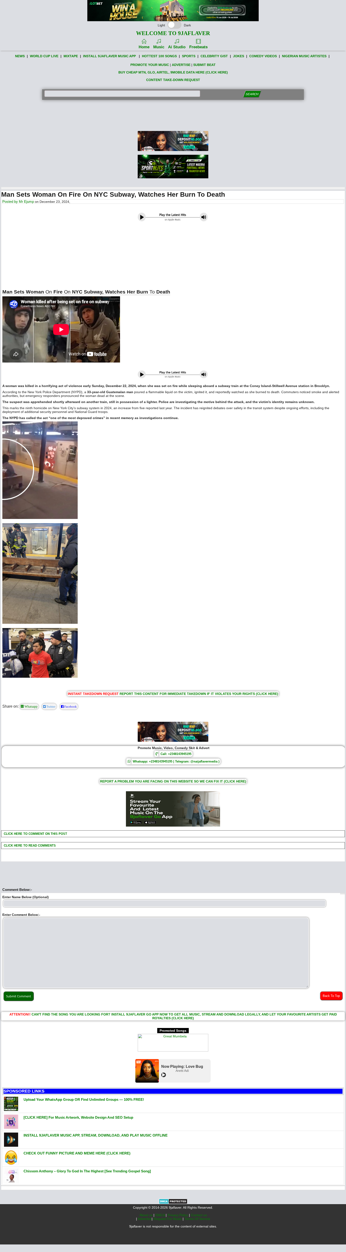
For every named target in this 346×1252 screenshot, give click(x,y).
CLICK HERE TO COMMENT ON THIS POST (35, 834)
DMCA (160, 1215)
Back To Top (331, 996)
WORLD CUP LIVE (44, 56)
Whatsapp (30, 706)
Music (158, 47)
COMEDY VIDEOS (263, 56)
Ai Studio (176, 47)
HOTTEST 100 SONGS (159, 56)
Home (144, 47)
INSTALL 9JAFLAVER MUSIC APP (109, 56)
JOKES (238, 56)
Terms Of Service (197, 1219)
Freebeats (198, 47)
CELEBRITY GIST (214, 56)
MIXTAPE (71, 56)
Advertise (145, 1219)
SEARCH (252, 94)
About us (146, 1215)
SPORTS (188, 56)
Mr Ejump (26, 202)
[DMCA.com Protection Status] (173, 1203)
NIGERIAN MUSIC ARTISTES (304, 56)
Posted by (10, 202)
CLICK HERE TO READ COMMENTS (29, 845)
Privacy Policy (178, 1215)
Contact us (199, 1215)
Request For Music (168, 1219)
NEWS (20, 56)
